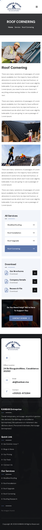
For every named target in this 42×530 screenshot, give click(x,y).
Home (10, 27)
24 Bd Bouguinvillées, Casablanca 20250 (21, 370)
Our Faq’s (7, 459)
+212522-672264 (21, 393)
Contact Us (7, 465)
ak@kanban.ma (20, 382)
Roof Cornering (14, 249)
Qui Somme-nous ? (10, 444)
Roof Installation (14, 233)
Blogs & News (8, 449)
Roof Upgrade (13, 241)
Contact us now (19, 318)
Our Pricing (7, 454)
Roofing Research (10, 499)
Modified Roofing (15, 225)
